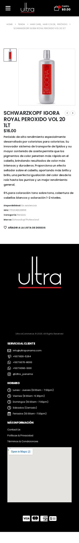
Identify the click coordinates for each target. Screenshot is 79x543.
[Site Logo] (27, 8)
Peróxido (21, 214)
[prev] (67, 113)
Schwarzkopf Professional (25, 219)
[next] (72, 113)
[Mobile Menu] (8, 8)
